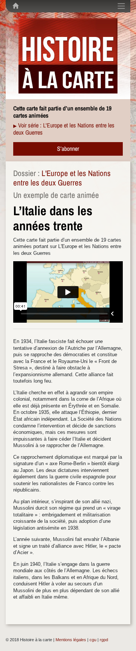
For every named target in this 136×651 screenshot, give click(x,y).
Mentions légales (71, 639)
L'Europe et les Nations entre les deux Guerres (62, 178)
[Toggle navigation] (121, 6)
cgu (93, 639)
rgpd (104, 639)
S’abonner (68, 148)
